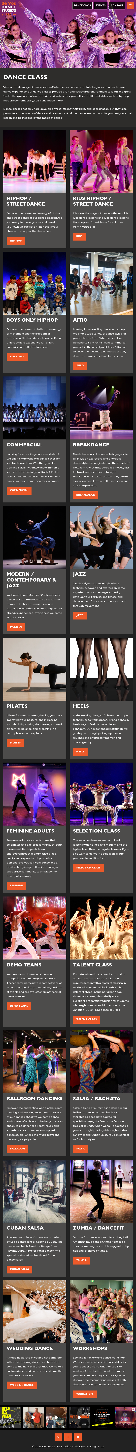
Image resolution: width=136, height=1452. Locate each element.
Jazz (79, 615)
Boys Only (17, 357)
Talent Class (86, 1020)
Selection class (88, 868)
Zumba (81, 1260)
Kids (79, 236)
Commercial (19, 491)
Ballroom (17, 1149)
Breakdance (85, 495)
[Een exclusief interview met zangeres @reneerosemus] (33, 1417)
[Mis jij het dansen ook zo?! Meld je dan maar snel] (10, 1417)
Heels (80, 752)
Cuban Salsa (19, 1269)
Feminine (16, 886)
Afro (80, 366)
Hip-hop (16, 241)
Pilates (15, 743)
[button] (130, 5)
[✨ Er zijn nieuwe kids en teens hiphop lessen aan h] (102, 1417)
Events (100, 5)
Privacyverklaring (84, 1446)
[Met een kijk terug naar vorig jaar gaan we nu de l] (125, 1417)
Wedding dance (22, 1385)
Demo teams (19, 1006)
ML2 (101, 1446)
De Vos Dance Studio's (56, 1446)
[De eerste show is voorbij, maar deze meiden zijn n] (56, 1417)
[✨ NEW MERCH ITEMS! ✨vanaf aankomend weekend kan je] (79, 1417)
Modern (16, 627)
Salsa (80, 1149)
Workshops (85, 1394)
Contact (117, 5)
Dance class (82, 5)
